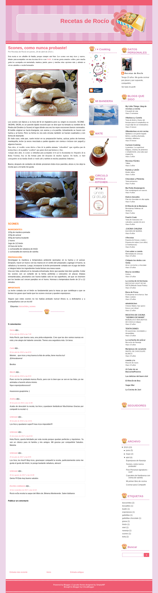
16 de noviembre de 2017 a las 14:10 (23, 490)
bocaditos (126, 506)
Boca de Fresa (131, 292)
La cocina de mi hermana (136, 281)
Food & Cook (131, 217)
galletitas (126, 515)
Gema (12, 330)
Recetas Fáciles (132, 161)
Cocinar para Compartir (136, 485)
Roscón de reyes (131, 363)
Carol (12, 348)
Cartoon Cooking (132, 145)
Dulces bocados (132, 197)
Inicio (49, 572)
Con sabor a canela (133, 251)
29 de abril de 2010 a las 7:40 (20, 334)
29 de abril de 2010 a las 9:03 (20, 376)
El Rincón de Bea (132, 381)
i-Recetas (129, 238)
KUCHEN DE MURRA (133, 231)
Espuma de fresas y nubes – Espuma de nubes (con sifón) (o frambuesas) (136, 242)
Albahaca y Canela (133, 118)
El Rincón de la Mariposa (136, 206)
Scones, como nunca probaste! (37, 47)
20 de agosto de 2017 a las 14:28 (22, 475)
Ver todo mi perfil (128, 87)
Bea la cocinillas (132, 272)
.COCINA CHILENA (133, 229)
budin (124, 509)
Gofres (128, 274)
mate (49, 59)
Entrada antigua (77, 572)
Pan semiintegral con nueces (136, 190)
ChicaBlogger (88, 587)
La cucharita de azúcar (135, 340)
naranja (125, 530)
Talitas (127, 163)
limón (124, 524)
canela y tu (130, 360)
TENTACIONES (132, 329)
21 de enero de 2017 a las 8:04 (21, 436)
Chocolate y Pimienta (134, 179)
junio (128, 450)
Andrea (13, 399)
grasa (124, 521)
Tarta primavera (131, 181)
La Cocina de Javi (133, 390)
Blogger (67, 585)
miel (124, 527)
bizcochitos (24, 306)
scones (32, 306)
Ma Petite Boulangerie (135, 188)
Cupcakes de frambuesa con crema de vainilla (138, 476)
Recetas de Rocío (84, 21)
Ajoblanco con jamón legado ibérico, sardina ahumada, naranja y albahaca (135, 136)
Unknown (14, 417)
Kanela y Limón (132, 170)
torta (124, 537)
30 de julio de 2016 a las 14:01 (21, 421)
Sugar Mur (130, 385)
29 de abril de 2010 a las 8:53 (20, 352)
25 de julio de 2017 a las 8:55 (20, 457)
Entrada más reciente (18, 572)
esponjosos (127, 512)
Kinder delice (130, 172)
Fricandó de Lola (131, 111)
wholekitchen (131, 303)
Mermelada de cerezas (134, 254)
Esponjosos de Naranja (136, 461)
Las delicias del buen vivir (136, 376)
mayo (128, 454)
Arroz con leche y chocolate (135, 265)
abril (128, 457)
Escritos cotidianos (17, 486)
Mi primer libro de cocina (136, 481)
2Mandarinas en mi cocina (136, 131)
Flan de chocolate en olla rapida (137, 199)
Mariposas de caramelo (135, 349)
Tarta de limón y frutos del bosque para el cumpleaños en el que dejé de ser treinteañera (136, 122)
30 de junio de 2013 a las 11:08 (21, 403)
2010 (126, 447)
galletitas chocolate (130, 518)
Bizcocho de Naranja (133, 342)
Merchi (12, 372)
